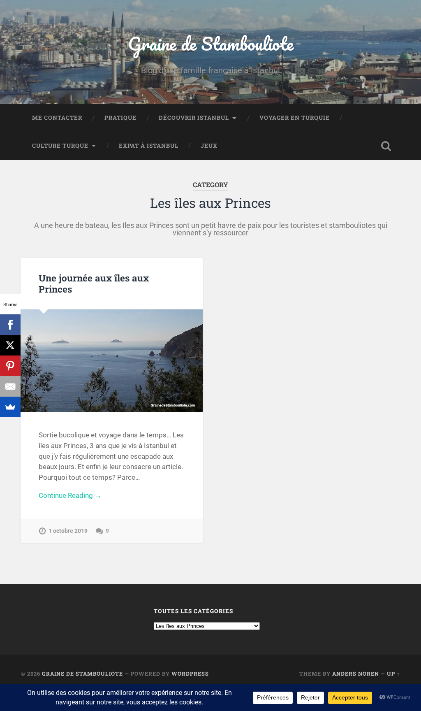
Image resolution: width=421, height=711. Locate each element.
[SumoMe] (10, 407)
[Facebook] (10, 324)
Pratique (120, 117)
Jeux (209, 145)
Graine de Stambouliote (211, 43)
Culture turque (60, 145)
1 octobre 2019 (68, 530)
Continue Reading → (70, 495)
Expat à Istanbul (148, 145)
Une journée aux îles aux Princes (94, 283)
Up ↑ (393, 673)
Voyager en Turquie (294, 117)
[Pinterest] (10, 366)
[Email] (10, 386)
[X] (10, 345)
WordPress (190, 673)
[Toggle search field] (386, 146)
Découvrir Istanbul (194, 117)
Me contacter (57, 117)
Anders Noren (355, 673)
